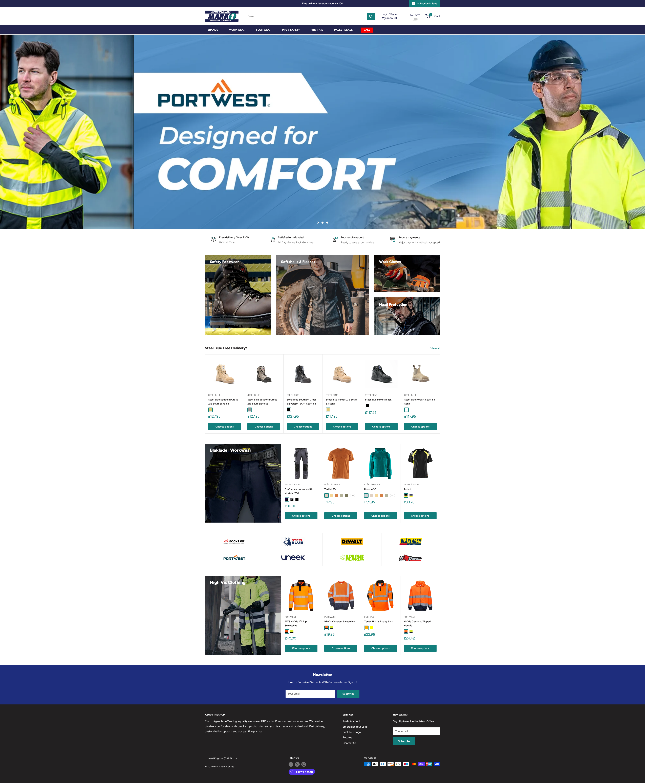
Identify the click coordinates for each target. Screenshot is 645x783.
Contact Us (349, 742)
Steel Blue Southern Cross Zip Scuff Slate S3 (262, 401)
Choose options (225, 426)
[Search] (371, 16)
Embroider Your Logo (355, 726)
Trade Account (351, 721)
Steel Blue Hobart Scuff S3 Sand (419, 401)
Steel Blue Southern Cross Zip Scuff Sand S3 (223, 401)
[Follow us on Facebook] (291, 764)
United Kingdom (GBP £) (219, 758)
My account (389, 18)
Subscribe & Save (427, 3)
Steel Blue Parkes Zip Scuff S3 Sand (341, 401)
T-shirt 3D (330, 489)
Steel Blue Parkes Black (378, 399)
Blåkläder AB (292, 484)
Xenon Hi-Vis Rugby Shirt (378, 621)
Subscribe (348, 693)
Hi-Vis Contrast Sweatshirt (339, 621)
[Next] (440, 394)
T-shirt (407, 489)
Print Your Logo (352, 731)
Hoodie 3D (370, 489)
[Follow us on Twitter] (297, 764)
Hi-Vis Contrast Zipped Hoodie (417, 623)
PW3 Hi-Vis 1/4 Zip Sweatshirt (296, 623)
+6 (353, 495)
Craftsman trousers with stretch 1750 (298, 491)
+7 (392, 495)
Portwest (290, 616)
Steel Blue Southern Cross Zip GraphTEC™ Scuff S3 (301, 401)
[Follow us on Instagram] (303, 764)
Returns (347, 737)
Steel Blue (214, 395)
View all (436, 348)
